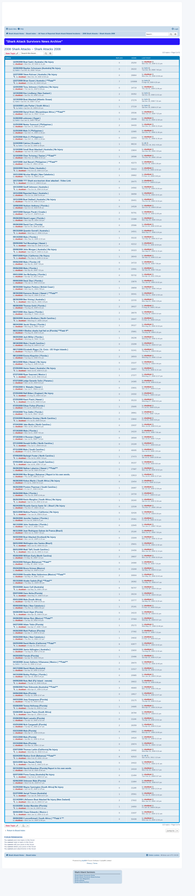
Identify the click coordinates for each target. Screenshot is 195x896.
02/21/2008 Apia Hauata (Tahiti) (27, 762)
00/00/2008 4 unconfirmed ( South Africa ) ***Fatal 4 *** (38, 818)
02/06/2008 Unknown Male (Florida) (29, 781)
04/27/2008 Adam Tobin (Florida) (28, 624)
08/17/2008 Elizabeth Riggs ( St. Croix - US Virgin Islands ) (40, 349)
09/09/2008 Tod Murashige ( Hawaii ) (30, 243)
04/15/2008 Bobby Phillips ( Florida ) (30, 674)
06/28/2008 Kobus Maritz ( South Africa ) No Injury (36, 481)
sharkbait (19, 64)
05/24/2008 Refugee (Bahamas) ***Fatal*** (32, 562)
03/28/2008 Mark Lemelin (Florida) (29, 718)
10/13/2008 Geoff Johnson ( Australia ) (31, 187)
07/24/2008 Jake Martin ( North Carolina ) (32, 424)
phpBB (84, 860)
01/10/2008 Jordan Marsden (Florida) (30, 806)
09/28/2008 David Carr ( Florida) (27, 224)
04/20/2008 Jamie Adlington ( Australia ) (31, 649)
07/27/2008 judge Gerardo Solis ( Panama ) (33, 381)
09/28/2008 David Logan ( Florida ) (29, 218)
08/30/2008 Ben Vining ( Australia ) (29, 299)
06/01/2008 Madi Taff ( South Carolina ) (31, 549)
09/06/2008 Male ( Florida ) (25, 268)
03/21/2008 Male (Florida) (24, 737)
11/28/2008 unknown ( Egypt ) (26, 118)
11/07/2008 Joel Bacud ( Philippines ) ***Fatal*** (35, 162)
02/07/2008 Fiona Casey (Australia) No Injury (33, 774)
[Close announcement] (177, 40)
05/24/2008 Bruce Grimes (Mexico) (29, 568)
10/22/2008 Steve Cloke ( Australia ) (29, 168)
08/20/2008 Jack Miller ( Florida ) (28, 337)
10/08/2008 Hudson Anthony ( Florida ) (31, 206)
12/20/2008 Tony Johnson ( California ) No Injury (35, 87)
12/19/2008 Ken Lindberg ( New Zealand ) (32, 93)
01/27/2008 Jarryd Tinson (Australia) (30, 793)
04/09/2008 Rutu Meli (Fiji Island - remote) (32, 681)
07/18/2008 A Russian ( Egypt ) (27, 437)
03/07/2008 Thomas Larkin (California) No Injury (35, 749)
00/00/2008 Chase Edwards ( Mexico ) (30, 812)
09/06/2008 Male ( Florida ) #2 (26, 262)
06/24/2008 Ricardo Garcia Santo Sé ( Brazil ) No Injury (39, 506)
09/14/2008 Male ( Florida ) (25, 237)
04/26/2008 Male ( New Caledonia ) (29, 637)
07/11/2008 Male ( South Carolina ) (29, 449)
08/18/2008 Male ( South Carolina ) (29, 343)
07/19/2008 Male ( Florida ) (25, 431)
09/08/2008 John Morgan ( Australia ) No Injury (35, 249)
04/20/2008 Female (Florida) (26, 656)
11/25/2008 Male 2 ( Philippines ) (28, 137)
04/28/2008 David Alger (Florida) (28, 612)
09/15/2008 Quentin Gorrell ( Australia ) (31, 231)
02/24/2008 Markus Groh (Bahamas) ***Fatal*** (34, 756)
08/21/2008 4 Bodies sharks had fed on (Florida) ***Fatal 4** (40, 331)
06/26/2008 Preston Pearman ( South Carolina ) (35, 487)
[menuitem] (21, 29)
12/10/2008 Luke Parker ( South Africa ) (31, 106)
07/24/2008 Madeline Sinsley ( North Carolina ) (34, 418)
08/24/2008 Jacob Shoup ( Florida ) (29, 324)
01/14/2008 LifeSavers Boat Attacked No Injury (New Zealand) (41, 799)
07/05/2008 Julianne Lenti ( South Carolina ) (33, 462)
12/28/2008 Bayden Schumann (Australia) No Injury (37, 68)
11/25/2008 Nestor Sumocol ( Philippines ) (32, 124)
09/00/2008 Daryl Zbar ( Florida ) (28, 281)
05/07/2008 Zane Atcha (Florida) (27, 593)
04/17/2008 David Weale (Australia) (29, 668)
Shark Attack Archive (82, 882)
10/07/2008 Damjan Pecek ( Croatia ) (29, 212)
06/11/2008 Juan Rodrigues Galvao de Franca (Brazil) (37, 531)
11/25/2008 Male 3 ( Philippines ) (28, 131)
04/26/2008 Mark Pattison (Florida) (29, 631)
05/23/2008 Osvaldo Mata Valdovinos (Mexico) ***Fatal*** (39, 574)
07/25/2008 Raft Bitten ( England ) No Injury (33, 393)
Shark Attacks (79, 880)
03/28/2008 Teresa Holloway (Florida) (30, 706)
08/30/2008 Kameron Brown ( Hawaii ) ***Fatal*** (35, 293)
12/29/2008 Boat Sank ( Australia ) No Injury (33, 62)
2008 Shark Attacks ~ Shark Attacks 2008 (32, 49)
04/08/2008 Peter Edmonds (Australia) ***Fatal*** (35, 687)
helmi (17, 70)
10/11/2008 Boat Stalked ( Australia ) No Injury (34, 199)
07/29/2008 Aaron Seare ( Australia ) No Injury (34, 368)
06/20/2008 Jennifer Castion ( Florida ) (30, 518)
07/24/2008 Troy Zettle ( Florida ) (28, 412)
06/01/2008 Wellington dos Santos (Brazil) (32, 543)
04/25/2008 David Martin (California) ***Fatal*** (34, 643)
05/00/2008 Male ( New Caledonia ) (29, 606)
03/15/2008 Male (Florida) (24, 743)
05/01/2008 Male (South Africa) (27, 599)
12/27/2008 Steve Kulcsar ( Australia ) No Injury (35, 74)
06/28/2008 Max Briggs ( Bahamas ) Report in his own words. (41, 474)
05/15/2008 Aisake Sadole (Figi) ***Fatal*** (32, 581)
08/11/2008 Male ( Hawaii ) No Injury (29, 362)
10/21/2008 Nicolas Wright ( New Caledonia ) (33, 174)
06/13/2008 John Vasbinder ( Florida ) (30, 524)
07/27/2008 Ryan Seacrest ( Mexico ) (29, 374)
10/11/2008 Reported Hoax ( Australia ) (30, 193)
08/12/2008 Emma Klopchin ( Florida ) (30, 356)
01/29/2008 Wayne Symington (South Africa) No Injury (38, 787)
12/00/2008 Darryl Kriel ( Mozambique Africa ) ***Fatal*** (39, 112)
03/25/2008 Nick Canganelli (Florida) (30, 724)
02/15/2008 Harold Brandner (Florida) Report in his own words (42, 768)
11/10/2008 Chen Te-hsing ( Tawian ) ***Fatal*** (34, 156)
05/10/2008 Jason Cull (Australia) (28, 587)
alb (145, 143)
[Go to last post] (153, 62)
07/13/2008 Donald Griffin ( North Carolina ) (33, 443)
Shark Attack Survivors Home (85, 875)
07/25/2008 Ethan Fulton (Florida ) (29, 406)
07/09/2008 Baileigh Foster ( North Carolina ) (33, 456)
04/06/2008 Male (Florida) (24, 693)
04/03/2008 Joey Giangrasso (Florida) (30, 699)
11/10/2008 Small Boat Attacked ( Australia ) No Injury (38, 149)
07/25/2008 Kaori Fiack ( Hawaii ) (28, 399)
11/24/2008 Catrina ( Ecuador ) (27, 143)
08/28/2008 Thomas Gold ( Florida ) (29, 306)
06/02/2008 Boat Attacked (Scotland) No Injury (34, 537)
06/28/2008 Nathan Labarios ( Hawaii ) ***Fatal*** (35, 468)
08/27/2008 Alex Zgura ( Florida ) (28, 312)
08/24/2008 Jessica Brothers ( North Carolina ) (34, 318)
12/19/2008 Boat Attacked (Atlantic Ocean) (32, 99)
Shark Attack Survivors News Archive (87, 877)
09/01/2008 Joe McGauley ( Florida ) (29, 274)
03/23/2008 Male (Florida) (24, 731)
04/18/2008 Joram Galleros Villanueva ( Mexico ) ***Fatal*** (40, 662)
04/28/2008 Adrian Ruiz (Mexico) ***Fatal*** (33, 618)
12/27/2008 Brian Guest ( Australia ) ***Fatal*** (34, 81)
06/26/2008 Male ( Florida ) (25, 493)
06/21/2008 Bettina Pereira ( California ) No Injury (36, 512)
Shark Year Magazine (82, 879)
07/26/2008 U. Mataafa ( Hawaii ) (27, 387)
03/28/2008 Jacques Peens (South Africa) (32, 712)
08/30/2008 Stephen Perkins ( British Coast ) (33, 287)
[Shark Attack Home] (92, 17)
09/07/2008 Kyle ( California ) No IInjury (31, 256)
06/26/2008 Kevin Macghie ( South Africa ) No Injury (37, 499)
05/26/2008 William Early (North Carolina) (32, 556)
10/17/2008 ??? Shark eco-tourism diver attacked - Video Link (42, 181)
